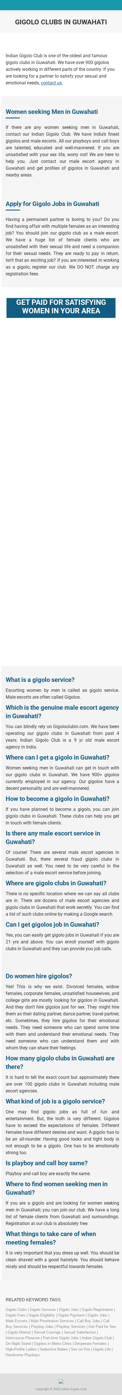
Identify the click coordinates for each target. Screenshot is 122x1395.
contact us (51, 83)
